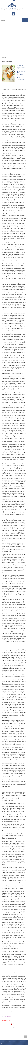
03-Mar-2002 (21, 79)
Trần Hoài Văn (21, 71)
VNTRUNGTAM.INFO (14, 1041)
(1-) (2, 1016)
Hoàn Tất (20, 76)
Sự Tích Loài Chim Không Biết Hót (21, 67)
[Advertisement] (14, 40)
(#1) (10, 352)
